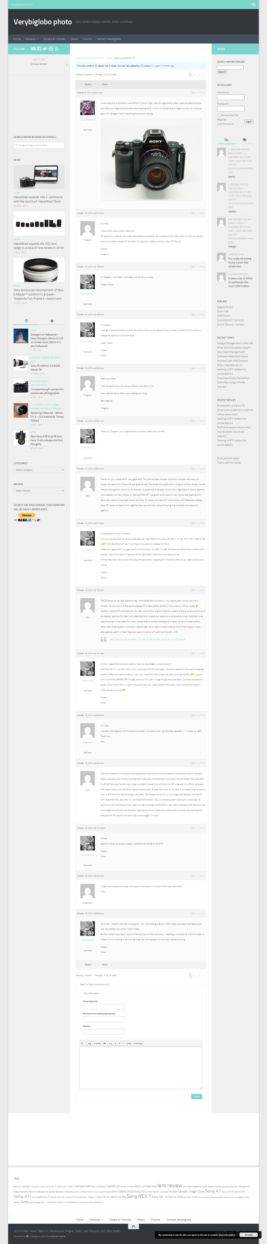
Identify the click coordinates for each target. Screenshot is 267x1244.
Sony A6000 (37, 1197)
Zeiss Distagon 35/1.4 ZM (39, 1202)
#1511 (201, 421)
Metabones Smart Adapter (203, 1186)
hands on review (127, 1186)
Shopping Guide (39, 381)
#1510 (201, 368)
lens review (169, 1185)
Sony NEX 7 (139, 1196)
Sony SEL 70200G (190, 1197)
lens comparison (146, 1186)
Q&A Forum (223, 315)
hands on (113, 1186)
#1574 (201, 913)
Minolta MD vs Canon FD (231, 405)
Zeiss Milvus (74, 1202)
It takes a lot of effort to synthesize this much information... (240, 282)
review (173, 1191)
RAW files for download (158, 1192)
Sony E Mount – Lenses (102, 58)
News (74, 39)
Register (222, 119)
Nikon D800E (119, 1191)
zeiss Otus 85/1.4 (96, 1202)
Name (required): (90, 1001)
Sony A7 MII (227, 1191)
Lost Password (225, 124)
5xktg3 (232, 246)
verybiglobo (239, 1197)
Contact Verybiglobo (109, 39)
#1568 (201, 653)
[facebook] (39, 49)
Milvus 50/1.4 (75, 1192)
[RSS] (56, 49)
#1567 (201, 590)
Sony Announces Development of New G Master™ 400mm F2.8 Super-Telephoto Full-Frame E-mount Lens (39, 294)
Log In (249, 121)
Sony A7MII (239, 1191)
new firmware (105, 1192)
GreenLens (87, 742)
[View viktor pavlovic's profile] (87, 288)
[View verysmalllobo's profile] (87, 114)
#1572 (201, 876)
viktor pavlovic (87, 293)
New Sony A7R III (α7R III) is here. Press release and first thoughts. (47, 440)
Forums (87, 39)
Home (17, 39)
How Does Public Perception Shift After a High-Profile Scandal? (233, 382)
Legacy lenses (225, 307)
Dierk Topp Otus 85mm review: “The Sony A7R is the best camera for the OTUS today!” (148, 639)
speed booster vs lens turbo (222, 1197)
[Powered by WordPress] (27, 1236)
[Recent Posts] (26, 321)
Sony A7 (213, 1191)
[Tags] (244, 140)
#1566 (201, 523)
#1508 (201, 314)
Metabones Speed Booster (226, 1186)
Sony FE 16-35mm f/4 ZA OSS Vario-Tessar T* (76, 1197)
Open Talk (222, 311)
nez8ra (232, 211)
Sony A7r (23, 1196)
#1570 (201, 763)
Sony (33, 361)
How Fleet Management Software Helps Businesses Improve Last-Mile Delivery (232, 356)
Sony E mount (50, 1197)
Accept (248, 1234)
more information (227, 1234)
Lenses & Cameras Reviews (45, 358)
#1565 (201, 468)
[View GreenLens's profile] (87, 737)
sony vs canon (204, 1197)
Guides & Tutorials (55, 39)
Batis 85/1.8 (28, 1186)
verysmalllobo (87, 119)
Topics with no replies (229, 462)
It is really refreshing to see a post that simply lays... (239, 262)
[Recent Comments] (226, 140)
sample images (188, 1191)
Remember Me (230, 115)
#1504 (201, 266)
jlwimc (232, 176)
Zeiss (33, 330)
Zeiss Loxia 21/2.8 (60, 1202)
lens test (187, 1186)
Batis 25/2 (18, 1186)
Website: (87, 1026)
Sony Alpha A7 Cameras (230, 320)
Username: (223, 92)
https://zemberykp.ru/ (230, 365)
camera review (39, 1186)
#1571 (201, 828)
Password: (223, 103)
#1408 (201, 92)
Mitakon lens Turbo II (90, 1192)
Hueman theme (58, 1236)
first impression (98, 1186)
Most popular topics (228, 458)
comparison (82, 1186)
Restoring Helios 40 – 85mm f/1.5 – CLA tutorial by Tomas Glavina (47, 416)
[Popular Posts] (51, 321)
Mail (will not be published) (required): (99, 1014)
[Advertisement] (39, 102)
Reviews (31, 39)
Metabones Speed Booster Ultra (53, 1191)
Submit (197, 1096)
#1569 (201, 715)
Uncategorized (39, 385)
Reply (193, 93)
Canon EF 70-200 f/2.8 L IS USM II (60, 1186)
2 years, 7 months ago (163, 66)
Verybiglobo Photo (22, 4)
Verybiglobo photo (43, 21)
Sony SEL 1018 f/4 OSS (167, 1197)
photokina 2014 (137, 1191)
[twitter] (45, 49)
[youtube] (33, 49)
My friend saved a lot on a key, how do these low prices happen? (234, 432)
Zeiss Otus (84, 1202)
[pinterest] (50, 49)
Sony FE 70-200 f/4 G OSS (111, 1197)
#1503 (201, 213)
